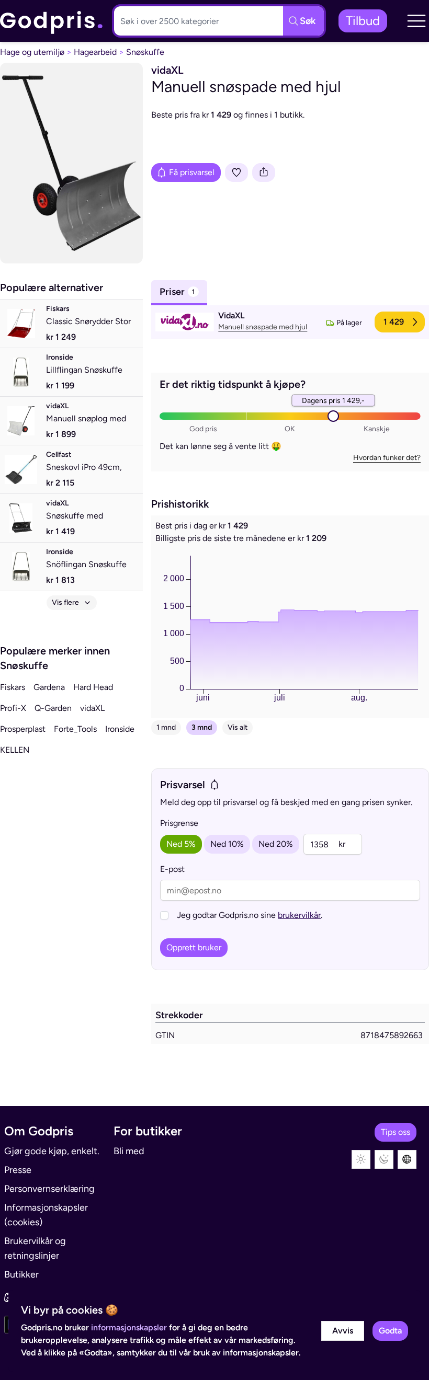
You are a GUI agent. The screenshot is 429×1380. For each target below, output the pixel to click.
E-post (172, 869)
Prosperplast (23, 729)
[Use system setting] (407, 1159)
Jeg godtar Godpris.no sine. (249, 915)
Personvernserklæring (49, 1188)
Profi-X (13, 708)
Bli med (129, 1151)
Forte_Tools (75, 729)
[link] (52, 21)
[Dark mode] (384, 1159)
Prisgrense (179, 823)
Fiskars (12, 687)
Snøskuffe (145, 52)
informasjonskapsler (129, 1327)
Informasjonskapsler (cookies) (46, 1215)
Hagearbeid (95, 52)
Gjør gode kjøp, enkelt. (51, 1151)
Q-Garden (53, 708)
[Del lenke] (263, 172)
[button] (416, 20)
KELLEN (14, 750)
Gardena (49, 687)
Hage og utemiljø (32, 52)
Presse (17, 1170)
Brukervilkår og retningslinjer (35, 1248)
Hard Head (93, 687)
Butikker (21, 1274)
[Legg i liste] (236, 172)
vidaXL (92, 708)
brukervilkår (299, 915)
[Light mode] (361, 1159)
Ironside (119, 729)
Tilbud (363, 20)
